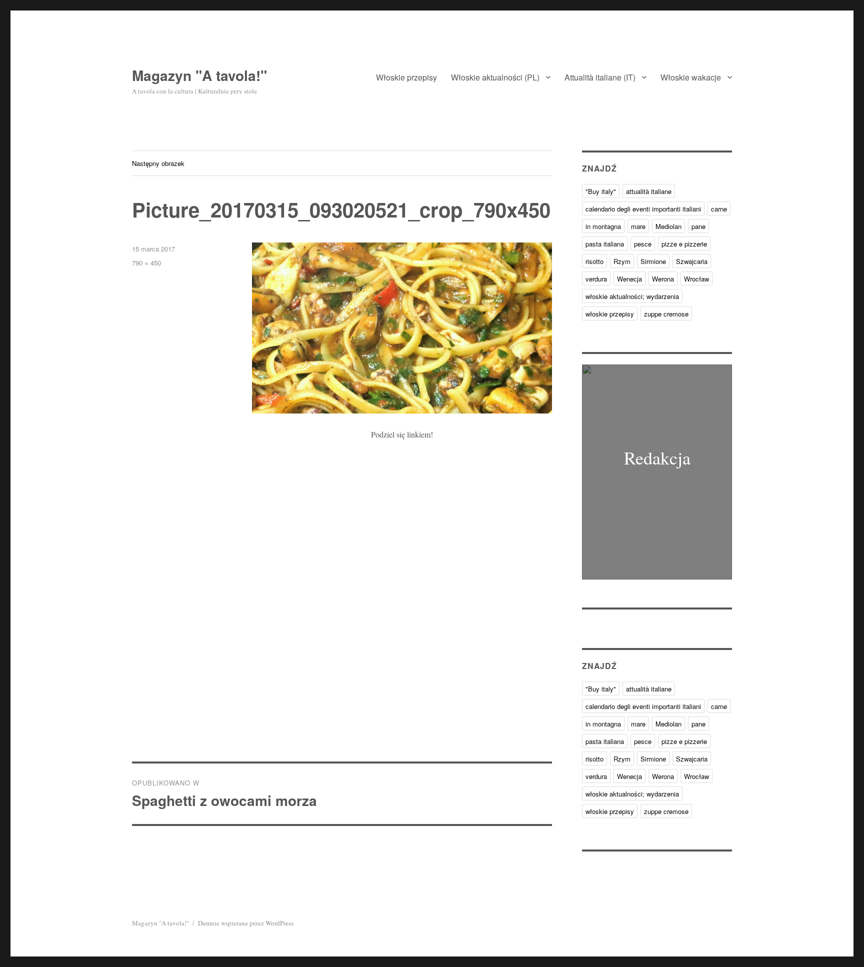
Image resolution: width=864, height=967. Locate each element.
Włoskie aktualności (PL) (495, 77)
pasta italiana (605, 243)
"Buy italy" (601, 191)
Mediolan (669, 226)
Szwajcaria (692, 261)
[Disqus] (342, 623)
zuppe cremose (666, 313)
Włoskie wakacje (690, 77)
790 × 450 (146, 263)
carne (719, 209)
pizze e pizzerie (684, 243)
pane (699, 226)
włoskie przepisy (610, 313)
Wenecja (629, 279)
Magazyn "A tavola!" (199, 75)
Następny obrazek (158, 163)
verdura (596, 279)
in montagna (603, 226)
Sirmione (653, 261)
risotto (595, 261)
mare (638, 226)
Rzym (622, 261)
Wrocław (696, 279)
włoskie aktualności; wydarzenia (632, 296)
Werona (663, 279)
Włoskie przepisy (406, 77)
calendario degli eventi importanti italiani (643, 209)
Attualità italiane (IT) (600, 77)
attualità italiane (649, 191)
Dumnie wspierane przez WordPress (246, 923)
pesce (643, 243)
